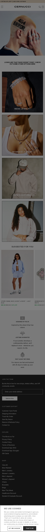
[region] (22, 518)
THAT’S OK (29, 528)
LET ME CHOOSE (14, 528)
